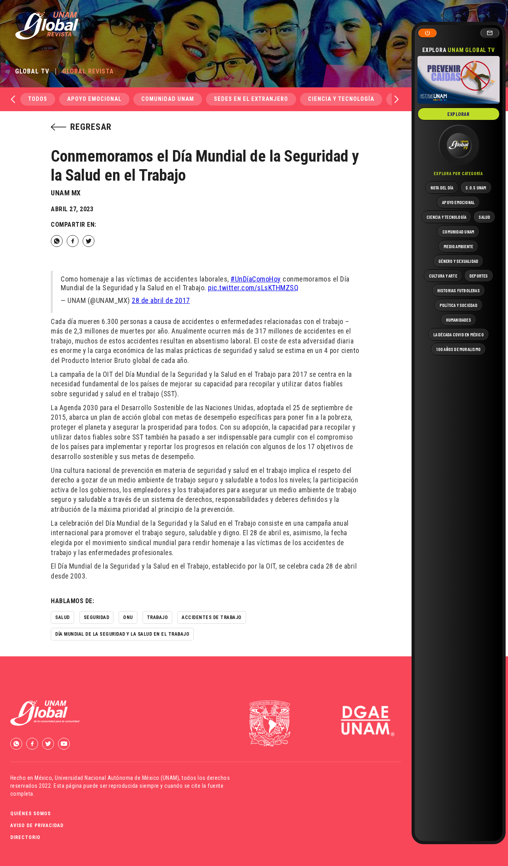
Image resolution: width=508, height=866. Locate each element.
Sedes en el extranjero (251, 99)
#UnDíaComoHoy (256, 279)
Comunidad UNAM (167, 99)
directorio (25, 837)
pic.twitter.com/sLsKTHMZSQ (253, 288)
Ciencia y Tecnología (341, 99)
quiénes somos (30, 813)
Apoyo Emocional (94, 99)
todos (37, 99)
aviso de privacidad (37, 825)
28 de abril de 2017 (161, 300)
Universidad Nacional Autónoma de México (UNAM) (117, 778)
